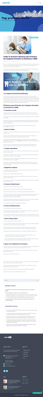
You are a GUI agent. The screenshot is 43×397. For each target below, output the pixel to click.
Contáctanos (25, 356)
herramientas (19, 140)
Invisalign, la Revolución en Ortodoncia (20, 325)
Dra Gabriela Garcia (15, 61)
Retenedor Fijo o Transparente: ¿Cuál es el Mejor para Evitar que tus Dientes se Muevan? (14, 381)
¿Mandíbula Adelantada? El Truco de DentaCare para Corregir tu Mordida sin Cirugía (21, 294)
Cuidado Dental (34, 37)
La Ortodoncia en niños (30, 317)
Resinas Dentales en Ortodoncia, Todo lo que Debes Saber (16, 292)
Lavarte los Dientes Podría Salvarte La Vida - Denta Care (16, 310)
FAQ (24, 358)
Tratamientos (25, 352)
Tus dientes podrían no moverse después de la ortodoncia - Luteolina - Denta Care (20, 313)
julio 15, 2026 (10, 388)
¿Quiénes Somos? (26, 350)
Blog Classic (25, 354)
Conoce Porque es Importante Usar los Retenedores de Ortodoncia (18, 314)
